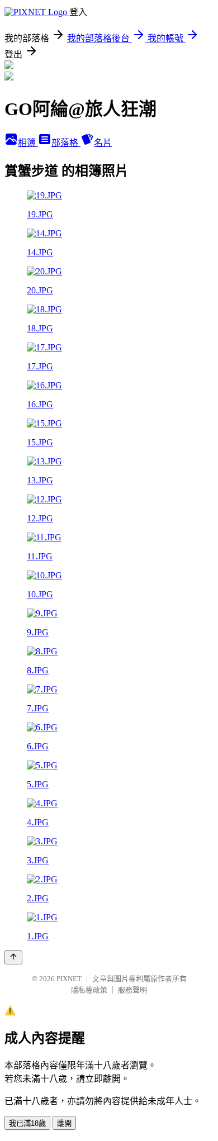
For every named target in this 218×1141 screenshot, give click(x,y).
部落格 (65, 143)
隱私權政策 (89, 990)
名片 (103, 143)
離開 (64, 1123)
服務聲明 (132, 990)
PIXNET (69, 978)
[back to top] (13, 957)
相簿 (28, 143)
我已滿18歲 (27, 1123)
